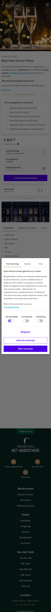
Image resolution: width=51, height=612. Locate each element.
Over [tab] (41, 263)
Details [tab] (27, 263)
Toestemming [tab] (12, 263)
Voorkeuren (26, 316)
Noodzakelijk (12, 316)
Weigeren (25, 331)
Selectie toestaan (25, 340)
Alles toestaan (25, 348)
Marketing (40, 316)
